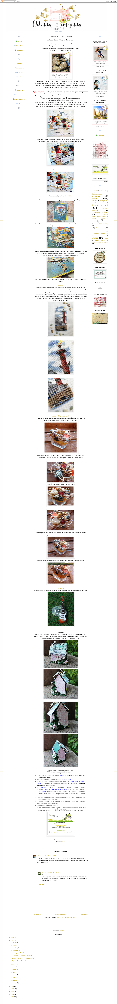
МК (97, 214)
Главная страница (60, 914)
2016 (12, 986)
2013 (12, 994)
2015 (12, 989)
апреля (15, 975)
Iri (42, 872)
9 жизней (95, 190)
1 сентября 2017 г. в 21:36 (48, 856)
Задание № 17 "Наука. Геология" (21, 961)
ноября (15, 945)
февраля (15, 980)
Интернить (71, 807)
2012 (12, 997)
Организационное (102, 226)
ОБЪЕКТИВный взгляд (101, 223)
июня (14, 969)
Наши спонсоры (104, 222)
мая (14, 972)
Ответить (40, 865)
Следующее (37, 914)
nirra (38, 856)
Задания (63, 841)
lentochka (61, 588)
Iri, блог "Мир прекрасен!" (60, 416)
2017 (12, 940)
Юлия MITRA (68, 196)
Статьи (95, 238)
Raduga (60, 285)
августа (15, 964)
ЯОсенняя (61, 632)
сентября (15, 950)
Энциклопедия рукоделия (100, 242)
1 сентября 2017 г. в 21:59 (51, 872)
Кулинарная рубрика (100, 212)
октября (15, 948)
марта (14, 977)
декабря (15, 942)
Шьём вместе (100, 240)
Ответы (42, 869)
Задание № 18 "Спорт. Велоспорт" (22, 955)
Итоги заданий (100, 205)
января (15, 983)
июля (14, 967)
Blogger (62, 930)
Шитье (106, 238)
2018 (12, 937)
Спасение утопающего (98, 235)
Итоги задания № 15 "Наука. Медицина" (24, 958)
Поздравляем (100, 228)
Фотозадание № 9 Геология (20, 953)
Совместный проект (98, 233)
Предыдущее (84, 914)
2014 (12, 991)
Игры (94, 201)
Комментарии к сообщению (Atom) (65, 917)
